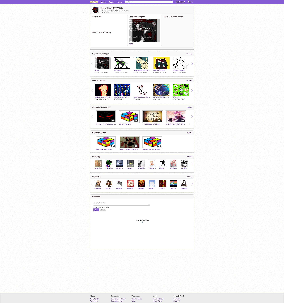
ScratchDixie (141, 168)
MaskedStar (109, 168)
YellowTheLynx (120, 99)
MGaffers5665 (152, 188)
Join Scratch (180, 2)
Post (96, 210)
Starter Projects (137, 299)
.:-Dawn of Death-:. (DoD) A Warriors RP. (129, 149)
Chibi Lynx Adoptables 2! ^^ (122, 97)
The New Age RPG (125, 124)
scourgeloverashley (180, 99)
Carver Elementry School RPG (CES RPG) (176, 124)
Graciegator (174, 168)
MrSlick (161, 168)
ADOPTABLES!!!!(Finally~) (142, 97)
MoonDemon (120, 168)
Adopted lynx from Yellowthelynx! (142, 70)
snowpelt (130, 188)
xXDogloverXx (120, 188)
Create (103, 2)
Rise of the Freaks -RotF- (104, 149)
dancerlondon (174, 188)
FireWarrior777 (98, 188)
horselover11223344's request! (161, 97)
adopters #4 (176, 97)
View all (189, 54)
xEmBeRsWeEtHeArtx (102, 99)
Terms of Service (158, 299)
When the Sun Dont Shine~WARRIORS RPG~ (152, 149)
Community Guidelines (118, 299)
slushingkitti (141, 188)
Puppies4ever (152, 168)
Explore (111, 2)
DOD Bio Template (178, 70)
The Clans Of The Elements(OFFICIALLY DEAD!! (106, 124)
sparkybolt (138, 99)
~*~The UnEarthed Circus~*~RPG (152, 124)
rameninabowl (98, 168)
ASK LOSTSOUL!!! (159, 70)
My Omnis (117, 70)
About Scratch (94, 299)
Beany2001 (158, 99)
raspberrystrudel (130, 168)
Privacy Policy (157, 301)
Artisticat (108, 188)
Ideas (120, 2)
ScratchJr (177, 301)
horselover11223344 (101, 72)
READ (131, 44)
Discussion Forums (117, 301)
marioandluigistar (184, 188)
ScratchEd (177, 299)
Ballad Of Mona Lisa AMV (103, 97)
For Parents (94, 301)
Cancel (103, 210)
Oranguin (184, 168)
